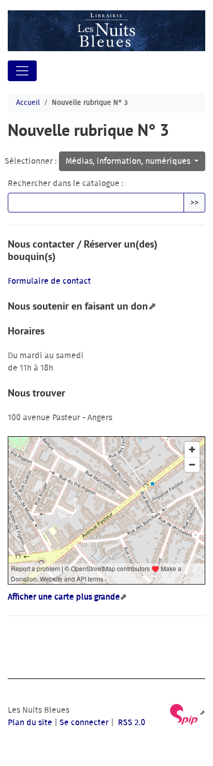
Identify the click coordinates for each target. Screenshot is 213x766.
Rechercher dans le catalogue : (66, 183)
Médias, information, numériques (129, 161)
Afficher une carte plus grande (64, 597)
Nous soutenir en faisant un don (78, 306)
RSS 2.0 (130, 722)
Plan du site (30, 722)
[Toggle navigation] (22, 70)
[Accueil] (106, 30)
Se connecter (84, 722)
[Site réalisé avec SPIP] (187, 713)
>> (194, 202)
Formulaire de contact (49, 281)
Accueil (28, 102)
